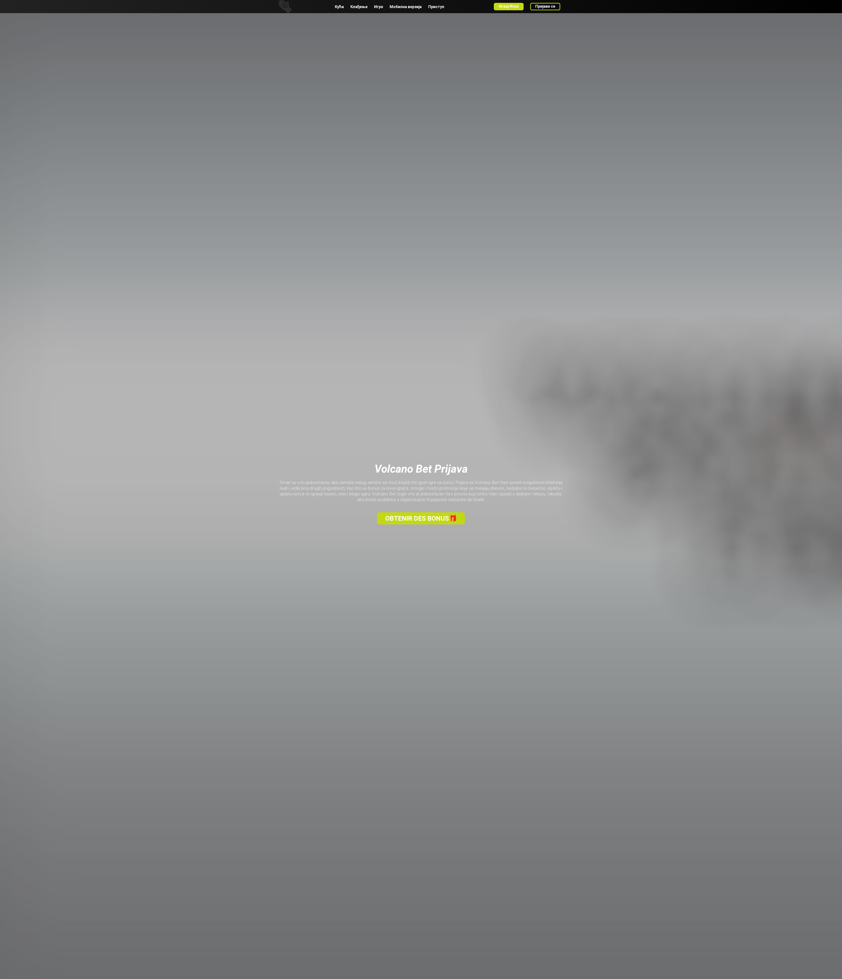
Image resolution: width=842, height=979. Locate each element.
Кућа (339, 6)
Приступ (436, 6)
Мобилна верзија (406, 6)
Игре (378, 6)
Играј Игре (509, 6)
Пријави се (545, 6)
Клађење (358, 6)
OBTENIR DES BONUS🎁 (421, 518)
